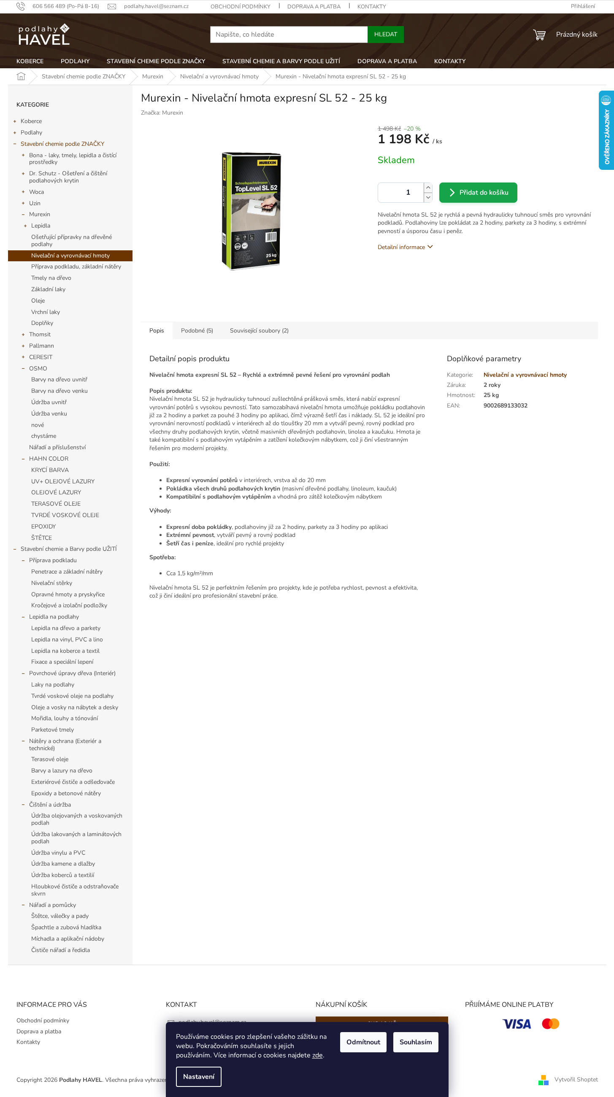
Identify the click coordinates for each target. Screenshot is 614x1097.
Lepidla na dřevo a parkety (65, 628)
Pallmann (41, 346)
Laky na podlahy (52, 685)
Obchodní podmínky (240, 7)
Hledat (385, 34)
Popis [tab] (156, 331)
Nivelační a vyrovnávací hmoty (70, 256)
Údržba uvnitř (49, 402)
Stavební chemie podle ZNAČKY (62, 144)
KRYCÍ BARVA (50, 470)
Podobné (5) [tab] (197, 331)
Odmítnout (363, 1042)
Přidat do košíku (484, 192)
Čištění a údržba (50, 805)
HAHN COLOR (48, 459)
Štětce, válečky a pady (60, 916)
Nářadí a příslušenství (57, 447)
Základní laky (48, 289)
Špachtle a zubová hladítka (66, 927)
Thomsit (40, 334)
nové (37, 425)
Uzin (35, 203)
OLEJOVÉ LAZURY (56, 492)
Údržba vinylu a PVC (58, 853)
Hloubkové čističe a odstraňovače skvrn (75, 890)
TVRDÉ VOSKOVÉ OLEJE (65, 515)
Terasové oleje (49, 759)
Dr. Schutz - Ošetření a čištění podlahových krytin (68, 177)
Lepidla (40, 226)
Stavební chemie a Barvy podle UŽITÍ (69, 549)
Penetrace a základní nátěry (67, 572)
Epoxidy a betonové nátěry (66, 793)
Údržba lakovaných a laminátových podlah (76, 837)
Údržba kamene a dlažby (63, 864)
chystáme (43, 436)
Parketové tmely (52, 730)
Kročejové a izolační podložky (69, 605)
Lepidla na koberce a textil (65, 651)
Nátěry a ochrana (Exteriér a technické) (65, 744)
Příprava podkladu (53, 560)
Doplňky (42, 323)
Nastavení (198, 1076)
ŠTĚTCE (41, 538)
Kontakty (371, 7)
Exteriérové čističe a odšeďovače (73, 782)
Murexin (39, 214)
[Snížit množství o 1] (428, 197)
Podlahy (31, 133)
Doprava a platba (314, 7)
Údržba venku (49, 414)
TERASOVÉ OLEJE (56, 504)
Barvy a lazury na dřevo (61, 771)
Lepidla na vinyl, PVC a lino (67, 640)
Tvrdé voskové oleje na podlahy (72, 696)
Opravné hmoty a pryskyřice (68, 594)
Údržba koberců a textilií (62, 875)
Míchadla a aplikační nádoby (67, 939)
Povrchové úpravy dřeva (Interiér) (72, 673)
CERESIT (40, 357)
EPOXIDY (43, 527)
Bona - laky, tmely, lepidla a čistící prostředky (72, 158)
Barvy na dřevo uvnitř (59, 380)
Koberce (31, 121)
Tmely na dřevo (51, 278)
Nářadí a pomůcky (52, 905)
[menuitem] (30, 61)
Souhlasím (416, 1042)
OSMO (38, 369)
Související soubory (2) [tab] (259, 331)
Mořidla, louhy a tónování (64, 718)
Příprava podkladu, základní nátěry (76, 267)
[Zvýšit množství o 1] (428, 188)
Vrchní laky (45, 312)
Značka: (162, 113)
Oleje (38, 301)
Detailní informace (401, 247)
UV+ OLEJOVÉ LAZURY (63, 481)
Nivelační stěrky (51, 583)
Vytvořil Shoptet (576, 1080)
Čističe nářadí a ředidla (60, 950)
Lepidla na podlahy (54, 617)
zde (317, 1055)
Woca (36, 192)
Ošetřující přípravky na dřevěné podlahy (71, 240)
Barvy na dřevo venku (59, 391)
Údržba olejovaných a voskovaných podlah (76, 819)
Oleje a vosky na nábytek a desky (74, 707)
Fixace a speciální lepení (62, 662)
